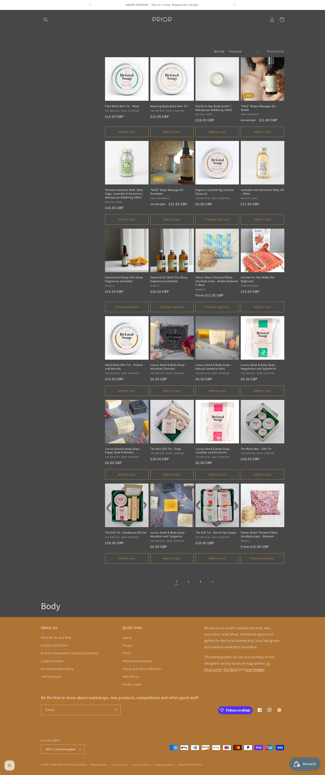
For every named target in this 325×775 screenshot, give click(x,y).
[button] (46, 20)
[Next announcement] (234, 5)
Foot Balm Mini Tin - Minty (122, 106)
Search (127, 638)
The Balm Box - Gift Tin (256, 449)
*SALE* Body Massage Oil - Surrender (167, 192)
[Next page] (212, 582)
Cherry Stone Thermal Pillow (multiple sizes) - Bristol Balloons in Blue (216, 281)
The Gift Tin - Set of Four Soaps (215, 532)
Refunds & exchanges (137, 661)
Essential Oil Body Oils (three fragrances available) (124, 279)
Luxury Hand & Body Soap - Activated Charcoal (168, 366)
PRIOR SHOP (57, 764)
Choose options (217, 219)
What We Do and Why (56, 638)
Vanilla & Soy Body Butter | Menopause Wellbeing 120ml (213, 108)
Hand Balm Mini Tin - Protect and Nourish (124, 366)
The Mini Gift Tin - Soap (165, 449)
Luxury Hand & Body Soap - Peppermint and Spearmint (259, 366)
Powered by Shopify (75, 764)
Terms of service (141, 764)
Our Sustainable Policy (57, 669)
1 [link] (177, 581)
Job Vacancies (51, 676)
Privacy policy (119, 764)
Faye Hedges (255, 669)
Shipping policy (164, 764)
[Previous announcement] (90, 5)
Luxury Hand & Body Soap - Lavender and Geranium (213, 450)
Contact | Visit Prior (55, 646)
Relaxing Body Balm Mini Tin (169, 106)
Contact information (190, 764)
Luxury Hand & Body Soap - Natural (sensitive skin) (213, 366)
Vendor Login (131, 684)
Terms (126, 653)
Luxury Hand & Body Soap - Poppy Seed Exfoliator (123, 450)
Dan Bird (230, 669)
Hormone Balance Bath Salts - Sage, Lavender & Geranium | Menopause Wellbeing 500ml (125, 193)
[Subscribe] (115, 710)
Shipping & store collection (141, 669)
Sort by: (219, 51)
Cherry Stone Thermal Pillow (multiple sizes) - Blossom (259, 534)
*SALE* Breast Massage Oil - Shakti (259, 108)
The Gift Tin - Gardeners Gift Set (126, 532)
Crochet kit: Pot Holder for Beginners (258, 279)
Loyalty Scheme (52, 661)
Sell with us (130, 676)
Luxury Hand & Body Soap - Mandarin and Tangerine (168, 534)
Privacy (127, 646)
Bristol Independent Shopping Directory (69, 653)
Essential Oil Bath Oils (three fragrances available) (169, 279)
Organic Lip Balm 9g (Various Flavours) (214, 192)
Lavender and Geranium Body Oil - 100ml (262, 192)
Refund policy (99, 764)
